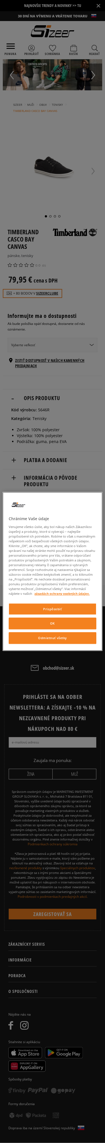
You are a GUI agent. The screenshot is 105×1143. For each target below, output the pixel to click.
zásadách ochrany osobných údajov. (62, 594)
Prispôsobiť (52, 609)
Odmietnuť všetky (52, 638)
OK (52, 623)
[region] (52, 571)
